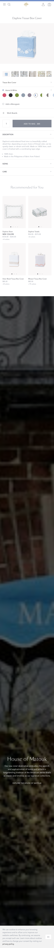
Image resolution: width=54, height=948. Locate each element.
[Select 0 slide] (11, 227)
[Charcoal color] (11, 95)
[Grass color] (17, 95)
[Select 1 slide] (13, 227)
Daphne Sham (8, 232)
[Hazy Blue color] (23, 95)
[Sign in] (43, 4)
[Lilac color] (29, 95)
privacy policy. (8, 944)
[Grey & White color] (48, 95)
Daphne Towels (33, 232)
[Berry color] (4, 95)
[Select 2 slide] (15, 227)
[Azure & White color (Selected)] (36, 95)
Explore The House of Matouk (27, 783)
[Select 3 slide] (17, 227)
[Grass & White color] (42, 95)
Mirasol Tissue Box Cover (37, 279)
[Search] (9, 4)
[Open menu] (4, 4)
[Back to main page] (26, 4)
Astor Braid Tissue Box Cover (13, 279)
